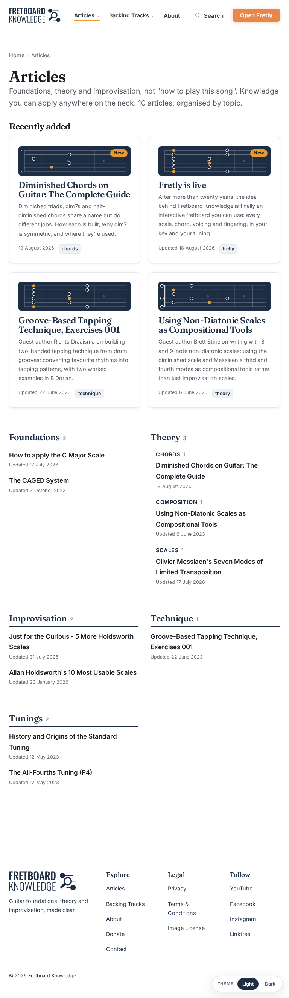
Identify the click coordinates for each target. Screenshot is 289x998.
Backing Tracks (129, 15)
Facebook (243, 904)
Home (16, 55)
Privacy (177, 888)
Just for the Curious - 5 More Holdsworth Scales (71, 642)
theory (222, 393)
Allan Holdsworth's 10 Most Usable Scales (73, 672)
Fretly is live (182, 184)
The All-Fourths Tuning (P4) (50, 772)
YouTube (241, 888)
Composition (176, 502)
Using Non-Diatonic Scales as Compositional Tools (211, 325)
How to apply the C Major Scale (57, 455)
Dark (270, 984)
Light (248, 984)
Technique (172, 618)
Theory (165, 437)
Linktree (240, 934)
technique (89, 393)
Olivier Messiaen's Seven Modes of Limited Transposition (209, 567)
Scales (167, 550)
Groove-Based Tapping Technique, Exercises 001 (69, 325)
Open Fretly (256, 15)
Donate (115, 934)
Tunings (26, 718)
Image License (186, 928)
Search (214, 15)
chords (70, 248)
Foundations (34, 437)
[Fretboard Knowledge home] (35, 15)
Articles (84, 15)
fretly (228, 248)
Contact (116, 949)
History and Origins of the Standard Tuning (63, 742)
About (172, 15)
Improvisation (38, 618)
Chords (168, 454)
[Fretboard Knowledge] (42, 881)
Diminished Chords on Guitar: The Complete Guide (74, 189)
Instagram (243, 919)
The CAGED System (39, 480)
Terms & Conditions (182, 908)
